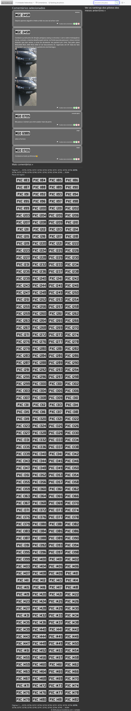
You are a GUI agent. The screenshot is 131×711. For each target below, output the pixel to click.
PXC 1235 (23, 271)
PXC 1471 (23, 685)
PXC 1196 (39, 201)
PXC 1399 (23, 559)
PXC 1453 (55, 650)
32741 (39, 172)
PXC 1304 (39, 391)
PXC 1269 (55, 327)
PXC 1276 (39, 341)
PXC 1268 (39, 327)
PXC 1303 (23, 391)
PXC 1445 (55, 636)
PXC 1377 (55, 517)
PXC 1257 (55, 306)
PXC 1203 (23, 215)
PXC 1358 (72, 482)
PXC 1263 (23, 320)
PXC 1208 (39, 222)
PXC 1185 (56, 180)
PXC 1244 (39, 285)
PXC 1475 (23, 692)
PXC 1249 (55, 292)
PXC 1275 (23, 341)
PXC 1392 (39, 545)
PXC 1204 (39, 215)
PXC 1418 (72, 587)
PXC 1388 (39, 538)
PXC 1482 (72, 699)
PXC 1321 (56, 419)
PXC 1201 (56, 208)
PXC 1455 (23, 657)
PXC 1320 (39, 419)
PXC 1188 (39, 187)
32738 (24, 172)
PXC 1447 (23, 643)
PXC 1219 (23, 243)
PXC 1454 (72, 650)
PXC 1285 (55, 355)
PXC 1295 (23, 377)
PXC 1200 (39, 208)
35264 (67, 172)
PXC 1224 (39, 250)
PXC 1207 (23, 222)
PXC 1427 (23, 608)
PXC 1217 (56, 236)
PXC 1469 (55, 678)
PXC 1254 (72, 299)
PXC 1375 (23, 517)
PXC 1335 (23, 447)
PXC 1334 (72, 440)
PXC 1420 (39, 594)
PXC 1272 (39, 334)
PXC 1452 (39, 650)
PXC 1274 (72, 334)
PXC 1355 (23, 482)
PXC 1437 (55, 622)
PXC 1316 (39, 412)
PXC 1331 (23, 440)
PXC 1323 (23, 426)
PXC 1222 (72, 243)
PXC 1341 (56, 454)
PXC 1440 (39, 629)
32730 (49, 170)
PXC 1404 (39, 566)
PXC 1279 (23, 348)
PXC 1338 (72, 447)
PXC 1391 (23, 545)
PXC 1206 (72, 215)
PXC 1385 (55, 531)
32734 (70, 170)
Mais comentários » (22, 164)
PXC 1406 (72, 566)
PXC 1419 (23, 594)
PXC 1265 (55, 320)
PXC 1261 (56, 313)
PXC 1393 (55, 545)
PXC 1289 (55, 362)
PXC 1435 (23, 622)
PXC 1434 (72, 615)
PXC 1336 (39, 447)
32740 (34, 172)
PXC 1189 (56, 187)
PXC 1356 (39, 482)
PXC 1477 (55, 692)
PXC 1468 (39, 678)
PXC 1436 (39, 622)
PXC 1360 (39, 489)
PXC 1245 (55, 285)
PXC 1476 (39, 692)
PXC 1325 (55, 426)
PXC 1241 (56, 278)
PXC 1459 (23, 664)
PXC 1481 (56, 699)
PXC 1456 (39, 657)
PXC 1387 (23, 538)
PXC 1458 (72, 657)
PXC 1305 (55, 391)
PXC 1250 (72, 292)
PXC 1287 (23, 362)
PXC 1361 (56, 489)
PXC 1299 (23, 384)
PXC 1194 (72, 194)
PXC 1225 (55, 250)
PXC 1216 (39, 236)
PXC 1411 (23, 580)
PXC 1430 (72, 608)
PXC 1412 (39, 580)
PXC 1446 (72, 636)
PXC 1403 (23, 566)
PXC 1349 (55, 468)
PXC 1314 (72, 405)
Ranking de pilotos (57, 3)
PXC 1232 (39, 264)
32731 (55, 170)
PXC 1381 (56, 524)
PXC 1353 (55, 475)
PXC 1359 (23, 489)
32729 (44, 170)
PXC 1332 (39, 440)
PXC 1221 (56, 243)
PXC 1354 (72, 475)
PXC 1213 (56, 229)
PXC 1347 (23, 468)
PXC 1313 (56, 405)
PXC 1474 (72, 685)
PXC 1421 (56, 594)
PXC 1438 (72, 622)
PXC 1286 (72, 355)
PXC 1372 (39, 510)
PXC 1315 (23, 412)
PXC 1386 (72, 531)
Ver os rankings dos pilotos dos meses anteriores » (102, 9)
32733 (65, 170)
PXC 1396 (39, 552)
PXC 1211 (23, 229)
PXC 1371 (23, 510)
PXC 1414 (72, 580)
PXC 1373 (55, 510)
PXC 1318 (72, 412)
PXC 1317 (56, 412)
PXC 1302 (72, 384)
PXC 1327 (23, 433)
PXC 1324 (39, 426)
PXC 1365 (55, 496)
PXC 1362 (72, 489)
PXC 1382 (72, 524)
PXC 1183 (23, 180)
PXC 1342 (72, 454)
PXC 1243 (23, 285)
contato (77, 710)
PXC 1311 (23, 405)
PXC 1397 (55, 552)
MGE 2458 (22, 15)
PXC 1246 (72, 285)
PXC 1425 (55, 601)
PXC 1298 (72, 377)
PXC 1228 (39, 257)
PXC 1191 (23, 194)
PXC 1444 (39, 636)
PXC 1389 (55, 538)
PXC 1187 (23, 187)
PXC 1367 (23, 503)
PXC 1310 (72, 398)
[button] (123, 3)
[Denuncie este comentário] (57, 24)
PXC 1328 (39, 433)
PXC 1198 (72, 201)
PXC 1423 (23, 601)
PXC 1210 (72, 222)
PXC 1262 (72, 313)
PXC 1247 (23, 292)
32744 (55, 172)
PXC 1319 (23, 419)
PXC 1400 (39, 559)
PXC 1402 (72, 559)
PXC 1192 (39, 194)
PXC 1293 (55, 370)
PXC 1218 (72, 236)
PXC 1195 (23, 201)
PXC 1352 (39, 475)
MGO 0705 (22, 116)
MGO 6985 (22, 133)
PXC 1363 (23, 496)
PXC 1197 (56, 201)
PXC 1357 (55, 482)
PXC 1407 (23, 573)
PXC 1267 (23, 327)
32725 (24, 170)
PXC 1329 (55, 433)
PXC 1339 (23, 454)
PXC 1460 (39, 664)
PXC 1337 (55, 447)
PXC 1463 (23, 671)
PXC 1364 (39, 496)
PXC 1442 (72, 629)
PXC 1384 (39, 531)
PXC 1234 (72, 264)
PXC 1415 (23, 587)
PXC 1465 (55, 671)
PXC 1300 (39, 384)
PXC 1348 (39, 468)
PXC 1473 (55, 685)
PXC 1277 (55, 341)
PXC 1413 (56, 580)
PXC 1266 (72, 320)
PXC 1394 (72, 545)
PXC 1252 (39, 299)
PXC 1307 (23, 398)
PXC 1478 (72, 692)
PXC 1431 (23, 615)
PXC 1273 (55, 334)
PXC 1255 (23, 306)
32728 (39, 170)
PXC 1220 (39, 243)
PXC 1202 (72, 208)
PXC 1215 (23, 236)
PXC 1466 (72, 671)
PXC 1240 (39, 278)
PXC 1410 (72, 573)
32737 (19, 172)
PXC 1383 (23, 531)
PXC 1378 (72, 517)
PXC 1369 (55, 503)
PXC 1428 (39, 608)
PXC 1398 (72, 552)
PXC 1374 (72, 510)
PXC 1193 (56, 194)
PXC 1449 (55, 643)
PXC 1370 (72, 503)
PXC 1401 (56, 559)
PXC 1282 (72, 348)
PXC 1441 (56, 629)
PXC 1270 (72, 327)
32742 (44, 172)
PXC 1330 (72, 433)
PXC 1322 (72, 419)
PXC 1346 (72, 461)
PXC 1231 (23, 264)
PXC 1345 (55, 461)
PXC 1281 (56, 348)
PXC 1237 (55, 271)
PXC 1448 (39, 643)
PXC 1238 (72, 271)
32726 (29, 170)
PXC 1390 (72, 538)
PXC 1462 (72, 664)
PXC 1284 (39, 355)
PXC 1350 (72, 468)
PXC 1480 (39, 699)
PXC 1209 (55, 222)
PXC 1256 (39, 306)
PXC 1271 (23, 334)
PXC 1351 (23, 475)
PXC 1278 (72, 341)
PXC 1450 (72, 643)
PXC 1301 (56, 384)
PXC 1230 (72, 257)
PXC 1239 (23, 278)
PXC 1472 (39, 685)
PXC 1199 (23, 208)
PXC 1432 (39, 615)
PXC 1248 (39, 292)
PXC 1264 (39, 320)
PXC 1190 (72, 187)
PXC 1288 (39, 362)
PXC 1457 (55, 657)
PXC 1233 (55, 264)
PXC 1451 (23, 650)
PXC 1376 (39, 517)
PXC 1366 (72, 496)
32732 (60, 170)
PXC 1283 (23, 355)
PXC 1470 (72, 678)
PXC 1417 (56, 587)
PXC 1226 (72, 250)
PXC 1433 (55, 615)
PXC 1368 (39, 503)
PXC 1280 (39, 348)
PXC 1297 (55, 377)
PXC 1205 (55, 215)
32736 (14, 172)
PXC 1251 (23, 299)
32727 (34, 170)
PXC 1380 (39, 524)
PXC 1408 (39, 573)
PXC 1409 (55, 573)
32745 (60, 172)
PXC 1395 (23, 552)
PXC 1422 (72, 594)
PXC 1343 (23, 461)
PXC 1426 (72, 601)
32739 (29, 172)
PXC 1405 (55, 566)
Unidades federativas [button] (25, 3)
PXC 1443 (23, 636)
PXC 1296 (39, 377)
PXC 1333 (55, 440)
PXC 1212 (39, 229)
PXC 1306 (72, 391)
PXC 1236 (39, 271)
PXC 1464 (39, 671)
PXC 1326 (72, 426)
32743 (50, 172)
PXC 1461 (56, 664)
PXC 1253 (55, 299)
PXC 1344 (39, 461)
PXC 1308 (39, 398)
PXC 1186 (72, 180)
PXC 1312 (39, 405)
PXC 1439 (23, 629)
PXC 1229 (55, 257)
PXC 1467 (23, 678)
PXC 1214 (72, 229)
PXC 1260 (39, 313)
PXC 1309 (55, 398)
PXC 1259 (23, 313)
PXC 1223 (23, 250)
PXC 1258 (72, 306)
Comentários (42, 3)
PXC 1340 (39, 454)
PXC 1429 (55, 608)
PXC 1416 (39, 587)
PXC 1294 (72, 370)
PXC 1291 (23, 370)
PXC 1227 (23, 257)
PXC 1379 (23, 524)
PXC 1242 (72, 278)
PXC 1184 (39, 180)
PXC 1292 (39, 370)
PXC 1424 (39, 601)
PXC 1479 (23, 699)
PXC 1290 (72, 362)
